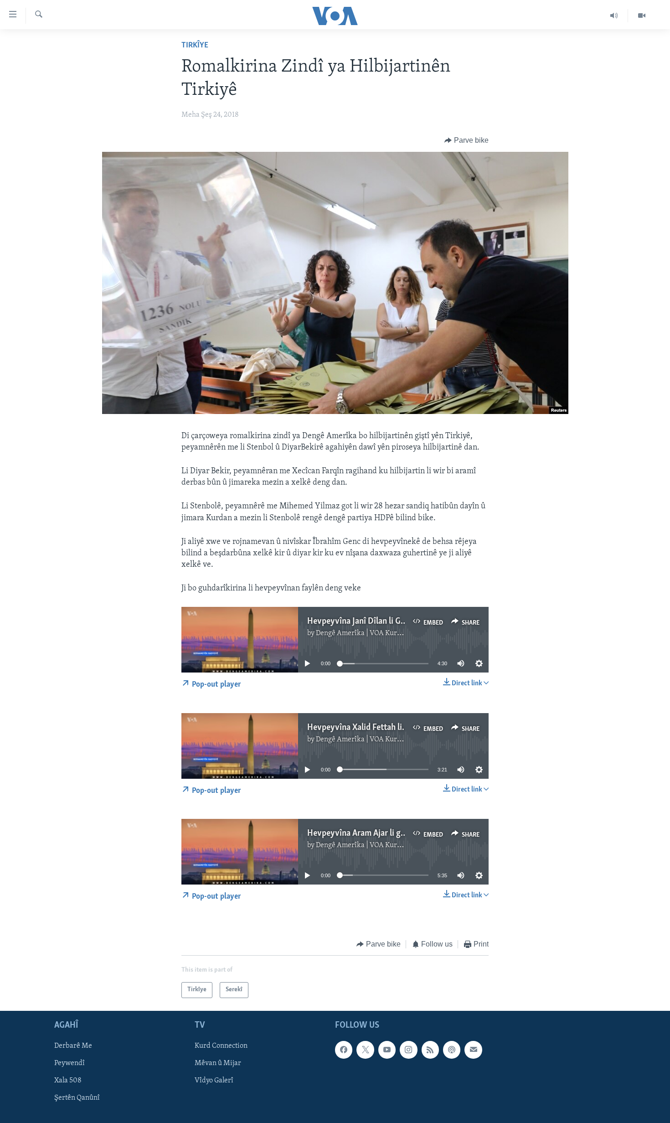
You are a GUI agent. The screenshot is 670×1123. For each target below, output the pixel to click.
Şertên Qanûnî (77, 1098)
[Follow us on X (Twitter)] (365, 1049)
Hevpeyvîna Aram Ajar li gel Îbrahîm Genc (382, 833)
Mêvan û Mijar (218, 1063)
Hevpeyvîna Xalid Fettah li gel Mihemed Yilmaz (392, 727)
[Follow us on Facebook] (343, 1049)
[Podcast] (451, 1049)
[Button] (466, 140)
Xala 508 (68, 1080)
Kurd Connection (221, 1046)
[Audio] (614, 15)
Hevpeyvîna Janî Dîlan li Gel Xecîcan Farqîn (384, 621)
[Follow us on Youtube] (387, 1049)
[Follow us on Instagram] (408, 1049)
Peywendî (69, 1063)
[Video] (641, 15)
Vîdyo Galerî (214, 1080)
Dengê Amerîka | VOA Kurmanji (365, 633)
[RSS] (430, 1049)
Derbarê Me (73, 1046)
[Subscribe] (473, 1049)
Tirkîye (194, 45)
